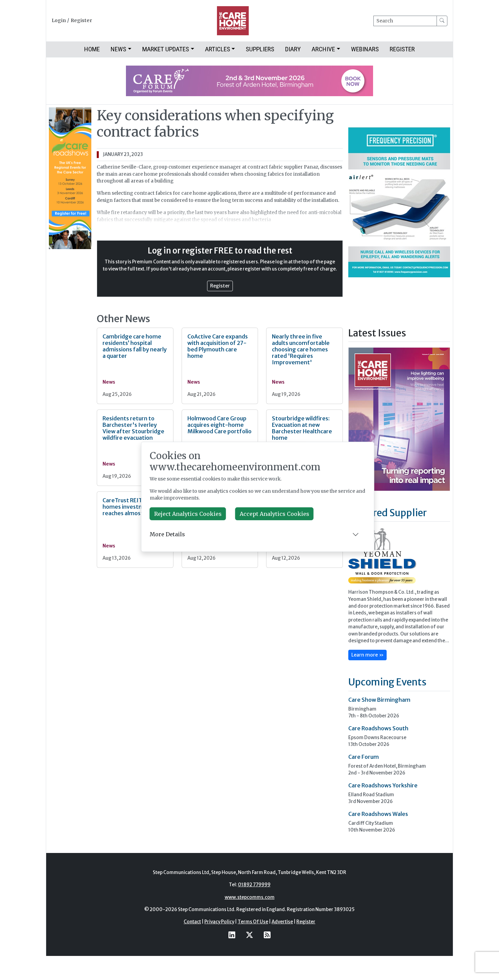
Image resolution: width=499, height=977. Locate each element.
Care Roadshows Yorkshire (383, 785)
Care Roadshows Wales (378, 813)
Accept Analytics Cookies (274, 513)
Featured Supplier (387, 513)
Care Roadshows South (378, 728)
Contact (192, 922)
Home (92, 49)
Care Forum (363, 756)
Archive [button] (323, 49)
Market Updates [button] (165, 49)
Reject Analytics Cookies (188, 513)
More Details (167, 534)
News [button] (118, 49)
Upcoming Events (387, 682)
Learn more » (367, 655)
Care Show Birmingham (379, 699)
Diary (293, 49)
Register (81, 20)
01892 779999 (254, 885)
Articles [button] (217, 49)
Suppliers (260, 49)
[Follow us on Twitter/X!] (249, 935)
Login (59, 20)
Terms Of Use (253, 922)
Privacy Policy (219, 922)
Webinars (365, 49)
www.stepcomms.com (250, 897)
